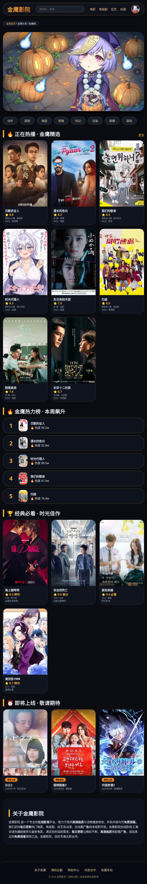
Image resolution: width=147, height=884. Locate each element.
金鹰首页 (11, 23)
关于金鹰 (40, 870)
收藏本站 (107, 870)
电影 (93, 9)
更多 (141, 135)
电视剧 (103, 9)
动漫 (123, 9)
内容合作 (90, 870)
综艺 (114, 9)
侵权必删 (57, 870)
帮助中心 (73, 870)
